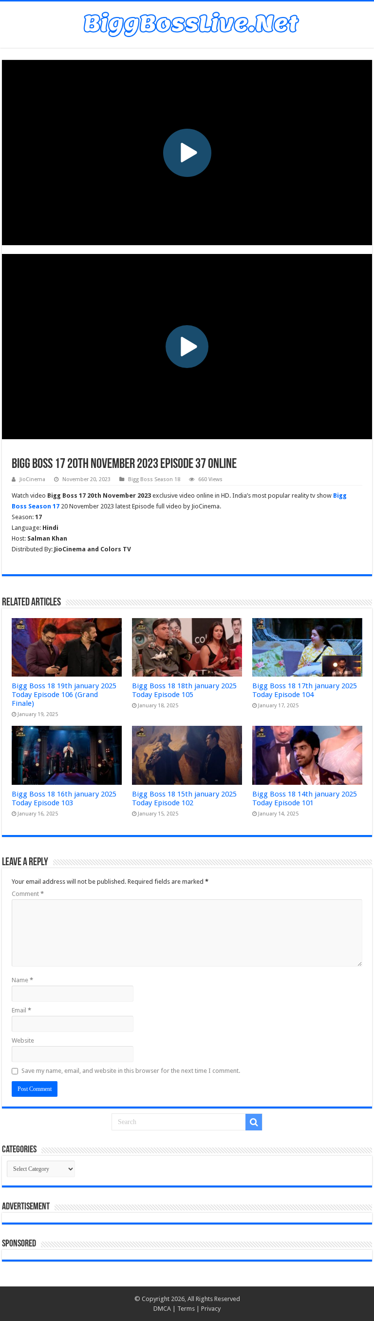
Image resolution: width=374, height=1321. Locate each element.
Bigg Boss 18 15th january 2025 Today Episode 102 (184, 798)
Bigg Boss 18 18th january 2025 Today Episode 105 (184, 690)
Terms (186, 1308)
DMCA (162, 1308)
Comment (28, 893)
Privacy (211, 1308)
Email (21, 1010)
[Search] (253, 1122)
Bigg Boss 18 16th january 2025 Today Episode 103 (64, 798)
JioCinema (32, 479)
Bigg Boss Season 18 (154, 479)
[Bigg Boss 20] (187, 23)
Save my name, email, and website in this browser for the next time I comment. (130, 1070)
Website (23, 1040)
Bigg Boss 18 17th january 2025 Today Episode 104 (304, 690)
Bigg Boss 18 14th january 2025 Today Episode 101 (304, 798)
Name (22, 980)
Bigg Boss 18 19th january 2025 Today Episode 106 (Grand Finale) (64, 694)
